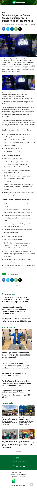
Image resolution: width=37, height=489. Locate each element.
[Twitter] (8, 29)
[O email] (20, 29)
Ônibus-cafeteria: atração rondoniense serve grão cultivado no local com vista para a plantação (17, 365)
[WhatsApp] (16, 29)
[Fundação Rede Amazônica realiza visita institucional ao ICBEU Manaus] (27, 434)
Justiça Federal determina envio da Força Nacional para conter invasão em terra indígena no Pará (16, 383)
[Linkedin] (12, 29)
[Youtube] (24, 466)
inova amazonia (14, 274)
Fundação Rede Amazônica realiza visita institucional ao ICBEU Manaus (16, 320)
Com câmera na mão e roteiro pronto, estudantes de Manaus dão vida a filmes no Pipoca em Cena (16, 299)
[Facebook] (3, 29)
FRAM (3, 12)
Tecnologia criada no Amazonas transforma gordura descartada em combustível (16, 355)
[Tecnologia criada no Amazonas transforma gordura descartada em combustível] (17, 339)
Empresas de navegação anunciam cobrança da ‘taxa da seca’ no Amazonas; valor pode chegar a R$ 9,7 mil (16, 394)
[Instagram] (16, 466)
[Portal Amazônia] (18, 2)
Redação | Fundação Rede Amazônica (13, 24)
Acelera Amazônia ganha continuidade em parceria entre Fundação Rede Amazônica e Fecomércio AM (15, 310)
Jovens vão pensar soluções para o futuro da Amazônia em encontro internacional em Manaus (9, 421)
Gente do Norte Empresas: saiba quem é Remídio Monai (15, 374)
